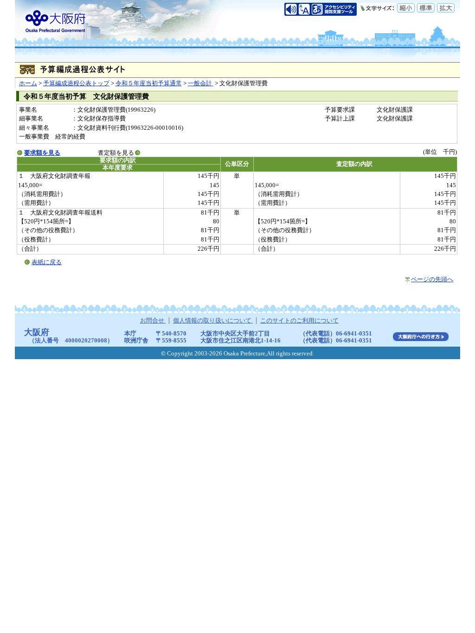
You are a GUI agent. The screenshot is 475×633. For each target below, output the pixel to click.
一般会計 (200, 83)
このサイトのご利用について (299, 320)
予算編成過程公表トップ (76, 83)
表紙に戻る (47, 262)
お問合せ (153, 320)
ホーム (28, 83)
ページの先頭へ (432, 279)
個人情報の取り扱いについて (213, 320)
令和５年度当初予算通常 (149, 83)
